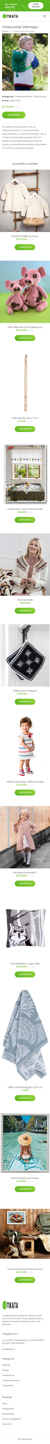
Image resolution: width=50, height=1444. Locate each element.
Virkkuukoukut (40, 96)
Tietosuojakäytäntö (11, 1419)
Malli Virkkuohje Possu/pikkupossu (25, 327)
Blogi (4, 1403)
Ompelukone (8, 1375)
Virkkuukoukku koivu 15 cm (25, 418)
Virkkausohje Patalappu (25, 690)
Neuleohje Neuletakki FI (25, 872)
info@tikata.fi (8, 1349)
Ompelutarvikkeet (23, 96)
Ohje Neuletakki (25, 599)
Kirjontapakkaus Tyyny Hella (25, 963)
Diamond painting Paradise (25, 1178)
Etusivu (5, 31)
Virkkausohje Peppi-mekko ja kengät (25, 781)
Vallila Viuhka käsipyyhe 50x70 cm (25, 1087)
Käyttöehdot (8, 1413)
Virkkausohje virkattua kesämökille (25, 509)
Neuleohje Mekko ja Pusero (25, 236)
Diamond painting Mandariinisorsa (25, 1269)
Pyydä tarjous (36, 5)
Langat (5, 1370)
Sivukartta (7, 1424)
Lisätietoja (14, 115)
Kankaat (6, 1365)
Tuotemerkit (8, 1385)
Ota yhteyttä (8, 1408)
